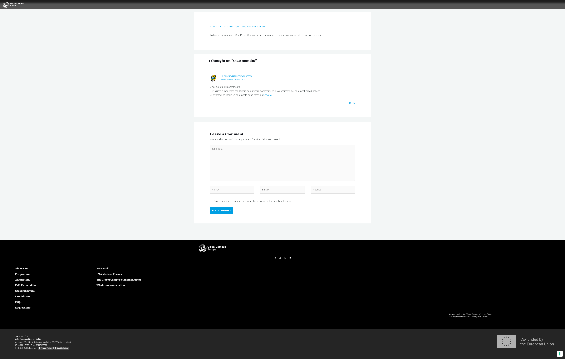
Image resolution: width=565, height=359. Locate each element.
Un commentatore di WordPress (236, 76)
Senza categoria (232, 26)
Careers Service (25, 291)
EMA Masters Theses (109, 274)
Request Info (22, 307)
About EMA (22, 268)
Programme (22, 274)
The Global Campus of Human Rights (118, 279)
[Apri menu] (556, 4)
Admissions (22, 279)
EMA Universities (25, 285)
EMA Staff (102, 268)
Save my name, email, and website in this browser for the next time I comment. (254, 201)
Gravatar (267, 95)
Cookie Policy (62, 348)
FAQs (18, 302)
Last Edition (22, 296)
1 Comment (216, 26)
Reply (352, 103)
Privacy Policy (46, 348)
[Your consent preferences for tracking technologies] (560, 354)
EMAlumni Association (110, 285)
